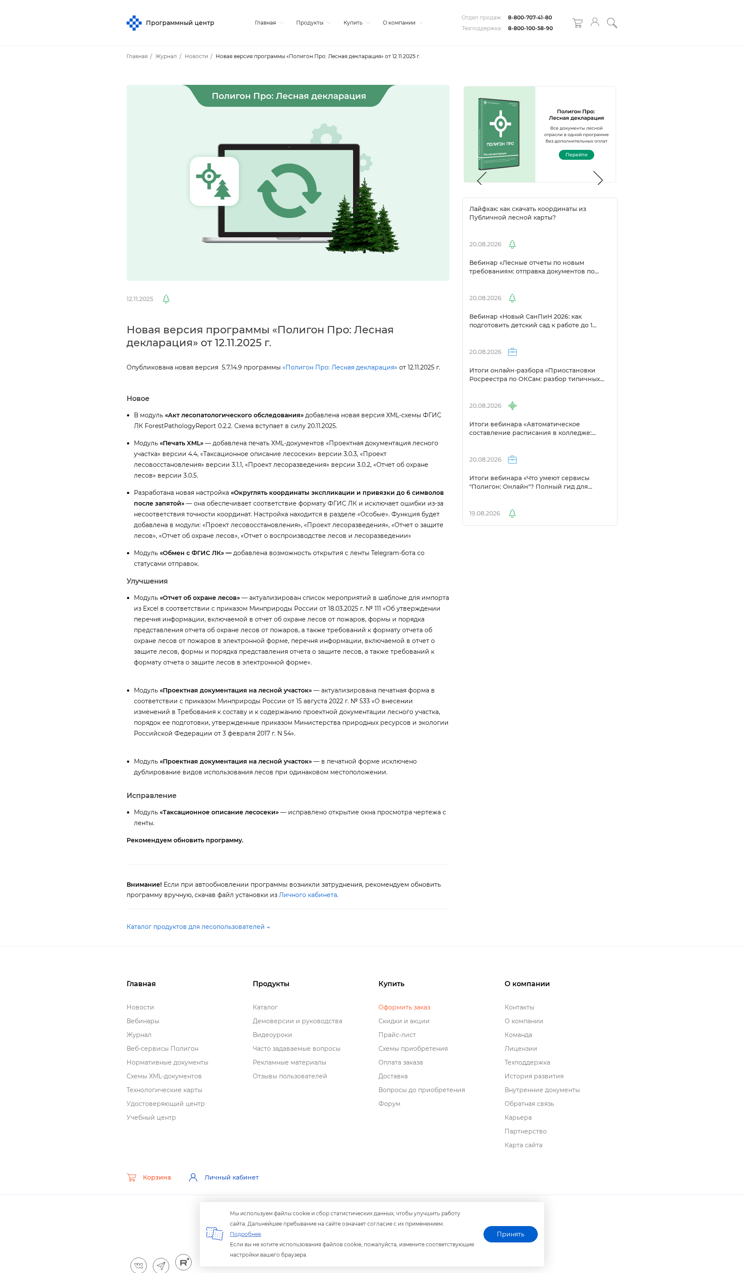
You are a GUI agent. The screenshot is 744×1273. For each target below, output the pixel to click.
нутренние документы (542, 1090)
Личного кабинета (308, 895)
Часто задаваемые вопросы (297, 1049)
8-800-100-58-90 (530, 28)
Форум (389, 1104)
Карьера (518, 1117)
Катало (265, 1007)
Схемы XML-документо (164, 1076)
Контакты (519, 1007)
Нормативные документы (167, 1062)
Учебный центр (151, 1117)
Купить (354, 22)
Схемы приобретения (413, 1049)
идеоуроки (272, 1035)
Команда (518, 1035)
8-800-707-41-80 (530, 17)
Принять (510, 1234)
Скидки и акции (404, 1021)
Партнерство (526, 1131)
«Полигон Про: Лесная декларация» (339, 367)
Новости (140, 1007)
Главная (266, 22)
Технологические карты (164, 1090)
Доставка (393, 1076)
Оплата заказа (400, 1062)
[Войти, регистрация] (594, 23)
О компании (400, 22)
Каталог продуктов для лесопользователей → (198, 927)
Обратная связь (529, 1104)
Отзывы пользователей (290, 1076)
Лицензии (521, 1049)
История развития (534, 1076)
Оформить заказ (404, 1007)
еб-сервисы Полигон (162, 1049)
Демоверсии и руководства (297, 1021)
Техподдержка (527, 1062)
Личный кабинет (232, 1177)
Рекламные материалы (289, 1062)
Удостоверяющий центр (166, 1104)
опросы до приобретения (421, 1090)
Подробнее (245, 1234)
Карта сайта (523, 1145)
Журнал (139, 1035)
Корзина (157, 1177)
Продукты (310, 22)
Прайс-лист (397, 1035)
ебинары (143, 1021)
